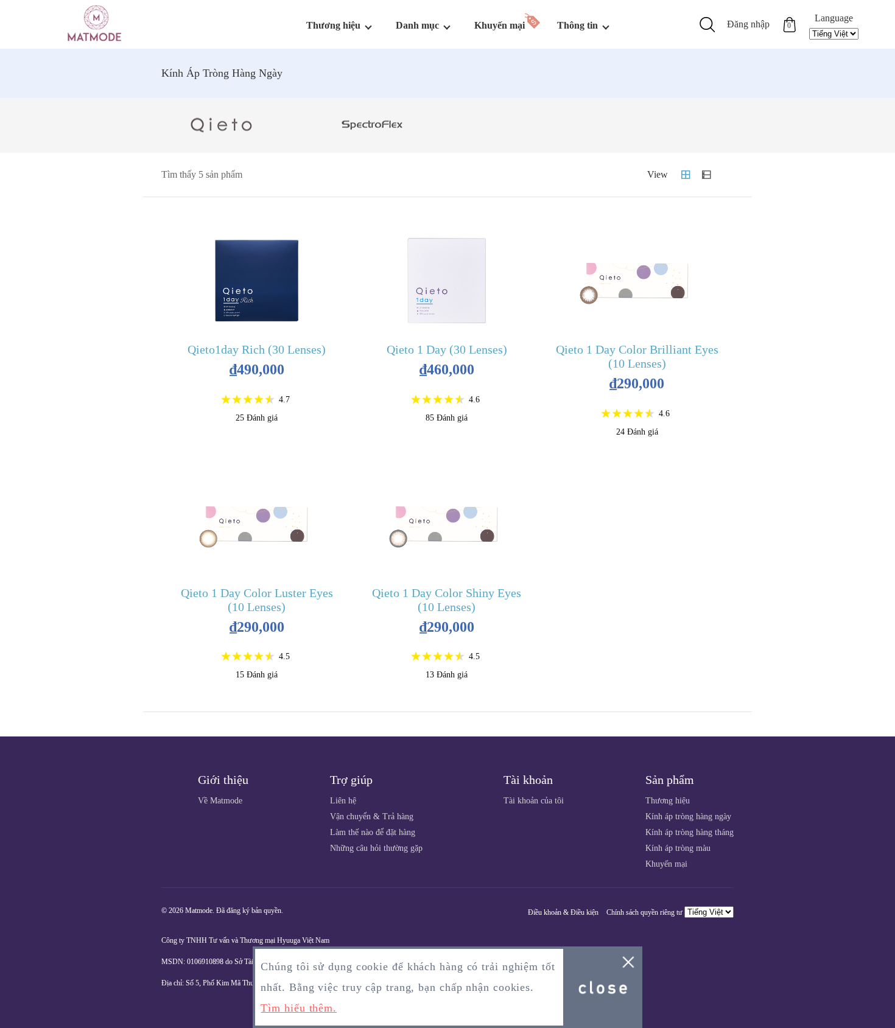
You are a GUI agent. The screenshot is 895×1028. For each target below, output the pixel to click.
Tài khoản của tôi (534, 800)
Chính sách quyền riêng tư (644, 912)
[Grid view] (685, 175)
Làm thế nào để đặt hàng (372, 832)
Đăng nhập (748, 24)
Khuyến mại (499, 25)
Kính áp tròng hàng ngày (688, 816)
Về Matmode (220, 800)
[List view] (706, 175)
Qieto (221, 125)
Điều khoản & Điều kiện (563, 912)
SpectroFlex (372, 125)
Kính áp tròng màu (678, 848)
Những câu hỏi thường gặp (376, 848)
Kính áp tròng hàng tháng (689, 832)
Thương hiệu (667, 800)
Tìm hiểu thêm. (299, 1008)
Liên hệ (343, 800)
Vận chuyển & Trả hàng (371, 816)
